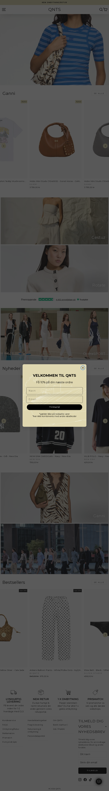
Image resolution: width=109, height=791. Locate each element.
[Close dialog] (83, 368)
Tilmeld (54, 407)
